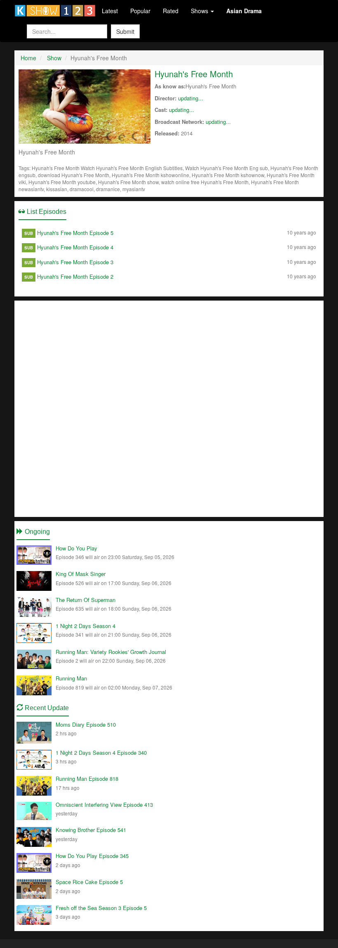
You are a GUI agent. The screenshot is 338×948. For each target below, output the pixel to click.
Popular (140, 11)
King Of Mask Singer (81, 574)
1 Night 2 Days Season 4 (85, 626)
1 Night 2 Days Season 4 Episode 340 (101, 752)
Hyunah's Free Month (194, 74)
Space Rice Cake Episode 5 (89, 882)
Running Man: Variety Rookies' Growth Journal (111, 652)
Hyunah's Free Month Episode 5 (75, 233)
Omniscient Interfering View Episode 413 (104, 804)
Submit (125, 31)
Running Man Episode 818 (87, 778)
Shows (200, 11)
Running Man (71, 678)
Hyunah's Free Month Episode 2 (75, 276)
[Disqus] (169, 408)
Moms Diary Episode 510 (86, 724)
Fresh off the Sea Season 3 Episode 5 (101, 908)
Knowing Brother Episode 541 (91, 830)
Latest (110, 11)
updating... (190, 98)
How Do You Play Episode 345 (92, 856)
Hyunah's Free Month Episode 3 (75, 262)
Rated (170, 11)
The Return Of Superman (85, 600)
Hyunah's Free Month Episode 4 (75, 247)
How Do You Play (76, 548)
